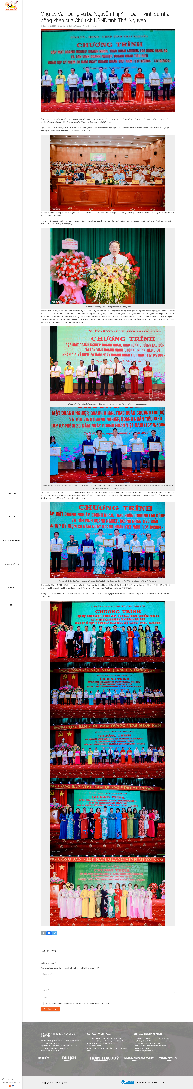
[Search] (11, 605)
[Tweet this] (54, 933)
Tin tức (78, 26)
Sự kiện (71, 26)
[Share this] (49, 933)
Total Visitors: (153, 1083)
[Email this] (43, 933)
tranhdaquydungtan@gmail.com (56, 1048)
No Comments (90, 26)
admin (62, 26)
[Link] (11, 6)
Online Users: (141, 1083)
